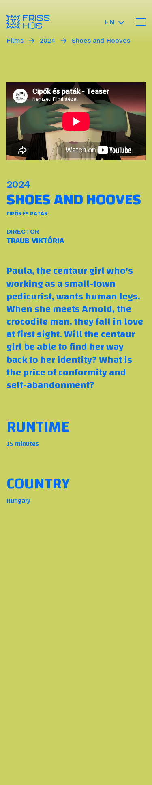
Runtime (37, 427)
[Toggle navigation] (141, 22)
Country (38, 483)
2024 (18, 184)
